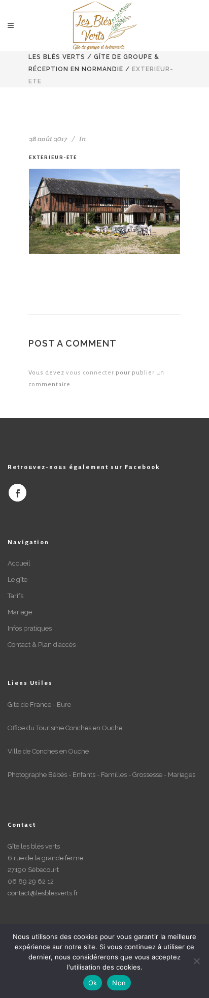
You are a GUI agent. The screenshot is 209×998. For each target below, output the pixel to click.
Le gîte (17, 579)
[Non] (196, 961)
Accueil (19, 563)
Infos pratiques (30, 628)
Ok (92, 983)
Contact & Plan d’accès (42, 644)
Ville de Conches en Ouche (48, 751)
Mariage (20, 612)
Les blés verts (56, 56)
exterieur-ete (53, 157)
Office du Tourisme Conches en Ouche (65, 728)
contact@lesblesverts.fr (43, 893)
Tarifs (15, 596)
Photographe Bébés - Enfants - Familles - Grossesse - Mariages (101, 774)
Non (119, 983)
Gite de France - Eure (39, 704)
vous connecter (90, 372)
